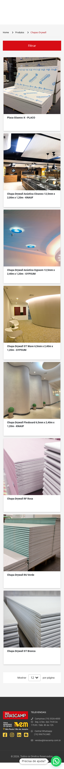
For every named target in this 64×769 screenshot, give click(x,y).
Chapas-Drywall (38, 32)
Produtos (19, 32)
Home (6, 32)
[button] (56, 761)
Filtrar (32, 46)
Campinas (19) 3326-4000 (47, 718)
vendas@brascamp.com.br (48, 740)
